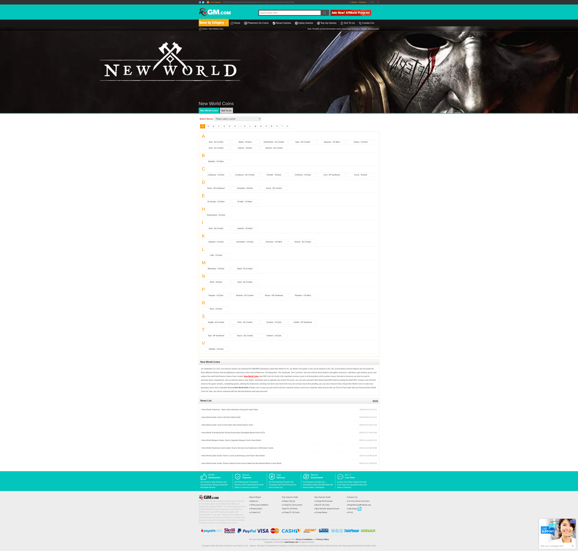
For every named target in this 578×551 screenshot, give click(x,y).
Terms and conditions (259, 505)
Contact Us (368, 23)
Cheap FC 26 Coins (291, 512)
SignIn (354, 2)
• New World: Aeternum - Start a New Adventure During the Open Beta (229, 410)
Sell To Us (349, 23)
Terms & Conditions (304, 539)
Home (237, 23)
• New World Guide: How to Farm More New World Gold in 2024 (227, 425)
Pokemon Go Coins (258, 23)
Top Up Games (328, 23)
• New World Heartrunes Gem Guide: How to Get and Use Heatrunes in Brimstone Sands (237, 448)
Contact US (255, 512)
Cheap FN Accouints (324, 501)
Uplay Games (305, 23)
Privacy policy (256, 509)
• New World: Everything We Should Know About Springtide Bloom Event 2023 (233, 433)
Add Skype (352, 509)
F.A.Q (350, 512)
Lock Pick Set (235, 509)
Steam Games (283, 23)
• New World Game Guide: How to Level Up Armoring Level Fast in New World (233, 456)
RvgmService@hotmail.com (359, 505)
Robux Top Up (289, 501)
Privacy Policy (323, 539)
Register (362, 2)
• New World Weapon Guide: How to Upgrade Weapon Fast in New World (231, 440)
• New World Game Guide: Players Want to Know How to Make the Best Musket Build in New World (241, 463)
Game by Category (211, 22)
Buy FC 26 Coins (323, 505)
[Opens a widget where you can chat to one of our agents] (557, 534)
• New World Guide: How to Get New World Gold (220, 417)
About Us (254, 501)
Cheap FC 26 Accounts (292, 505)
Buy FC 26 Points (290, 509)
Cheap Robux (321, 512)
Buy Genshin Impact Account (327, 509)
